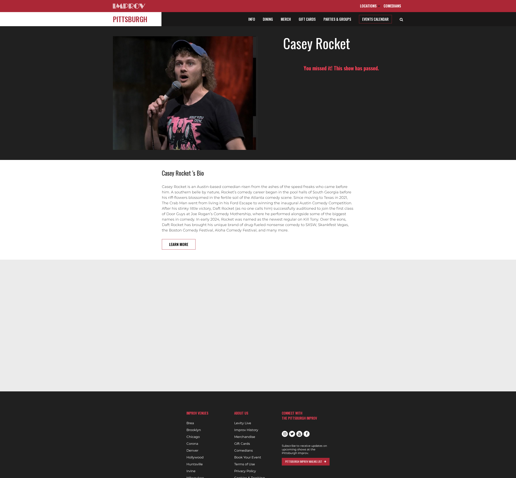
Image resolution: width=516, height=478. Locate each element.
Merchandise (244, 437)
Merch (286, 19)
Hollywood (195, 457)
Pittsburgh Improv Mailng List (303, 461)
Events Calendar (375, 19)
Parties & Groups (337, 19)
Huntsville (194, 464)
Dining (268, 19)
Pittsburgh (130, 19)
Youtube (299, 434)
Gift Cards (307, 19)
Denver (192, 450)
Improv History (246, 430)
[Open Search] (401, 19)
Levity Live (242, 423)
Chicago (193, 437)
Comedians (392, 5)
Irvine (191, 471)
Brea (190, 423)
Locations (369, 5)
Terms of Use (244, 464)
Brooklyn (193, 430)
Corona (192, 443)
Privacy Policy (245, 471)
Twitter (292, 434)
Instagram (285, 434)
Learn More (178, 244)
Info (251, 19)
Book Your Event (247, 457)
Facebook (307, 434)
